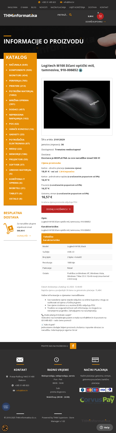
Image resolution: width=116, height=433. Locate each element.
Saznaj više (22, 235)
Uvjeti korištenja (77, 7)
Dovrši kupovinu (94, 21)
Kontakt (104, 7)
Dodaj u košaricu (57, 209)
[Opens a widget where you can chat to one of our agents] (104, 427)
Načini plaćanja (58, 7)
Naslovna (12, 7)
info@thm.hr (69, 2)
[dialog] (5, 428)
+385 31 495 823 (49, 2)
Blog (33, 7)
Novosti (43, 7)
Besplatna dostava (13, 215)
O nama (24, 7)
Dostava (92, 7)
